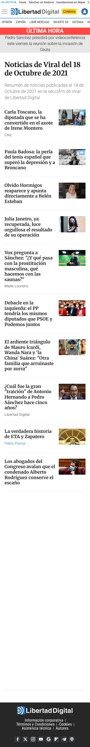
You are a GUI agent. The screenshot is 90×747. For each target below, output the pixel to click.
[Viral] (35, 11)
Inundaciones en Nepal (70, 2)
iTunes (72, 739)
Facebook (17, 739)
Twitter (25, 739)
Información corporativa (44, 720)
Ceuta (22, 2)
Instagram (33, 739)
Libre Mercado (40, 22)
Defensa (78, 22)
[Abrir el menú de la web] (6, 11)
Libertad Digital (45, 710)
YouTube (41, 739)
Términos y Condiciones (35, 724)
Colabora (69, 11)
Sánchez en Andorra (41, 2)
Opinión (7, 22)
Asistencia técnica (36, 728)
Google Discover (49, 739)
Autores (62, 728)
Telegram (64, 739)
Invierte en (60, 22)
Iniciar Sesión (84, 11)
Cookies (65, 724)
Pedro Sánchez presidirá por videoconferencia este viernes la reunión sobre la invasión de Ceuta (45, 43)
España (21, 22)
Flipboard (56, 739)
